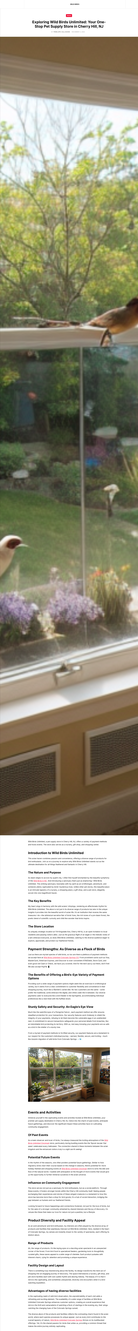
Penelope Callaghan (62, 32)
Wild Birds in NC (40, 881)
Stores (69, 15)
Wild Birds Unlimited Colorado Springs (66, 1320)
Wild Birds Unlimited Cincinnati (74, 1169)
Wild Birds (14, 4)
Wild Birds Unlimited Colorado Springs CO (61, 957)
